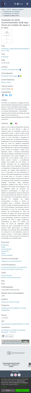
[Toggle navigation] (27, 3)
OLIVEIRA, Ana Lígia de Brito (10, 70)
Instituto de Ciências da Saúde (10, 302)
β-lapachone (5, 251)
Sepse (3, 247)
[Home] (3, 4)
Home (3, 9)
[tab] (11, 123)
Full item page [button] (8, 336)
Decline (8, 390)
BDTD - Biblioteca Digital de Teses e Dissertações (15, 9)
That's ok (22, 390)
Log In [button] (21, 4)
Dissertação (4, 57)
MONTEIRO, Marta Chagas (9, 76)
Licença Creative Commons (13, 343)
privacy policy (22, 384)
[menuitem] (18, 4)
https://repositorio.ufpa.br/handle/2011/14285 (15, 324)
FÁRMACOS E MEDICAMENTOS (11, 261)
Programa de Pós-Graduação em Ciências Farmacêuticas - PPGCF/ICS (12, 11)
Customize (4, 387)
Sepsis (3, 253)
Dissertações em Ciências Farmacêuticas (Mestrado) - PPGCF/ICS (12, 13)
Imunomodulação (6, 249)
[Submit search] (15, 4)
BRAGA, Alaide (6, 82)
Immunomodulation (7, 255)
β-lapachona (5, 245)
